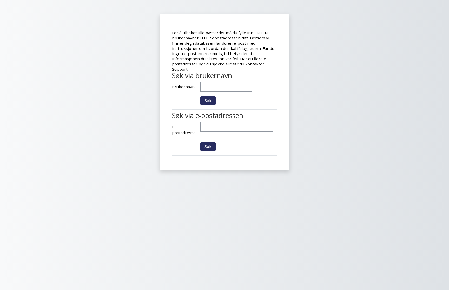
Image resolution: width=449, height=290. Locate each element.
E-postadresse (184, 129)
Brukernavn (183, 86)
